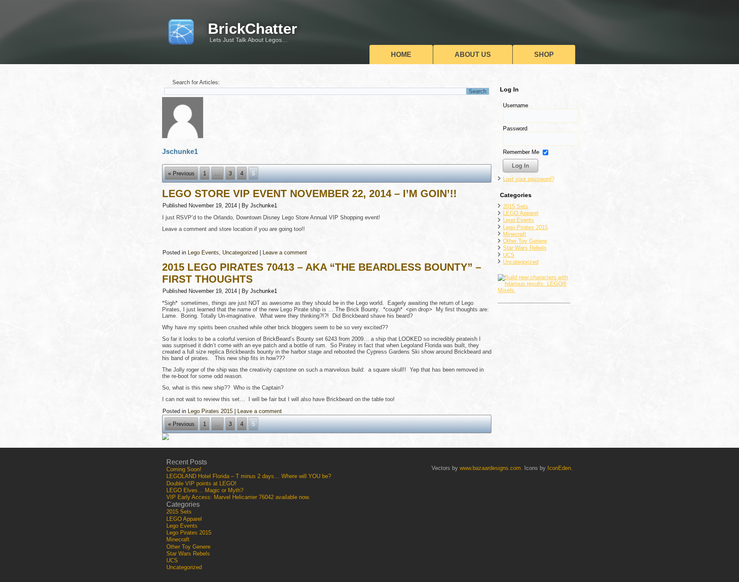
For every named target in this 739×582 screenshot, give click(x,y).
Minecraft (514, 234)
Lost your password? (528, 179)
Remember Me (521, 151)
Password (515, 128)
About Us (473, 54)
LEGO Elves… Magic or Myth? (204, 490)
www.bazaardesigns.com (490, 468)
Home (401, 54)
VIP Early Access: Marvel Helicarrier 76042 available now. (238, 497)
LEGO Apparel (520, 213)
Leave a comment (285, 252)
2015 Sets (515, 206)
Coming (183, 469)
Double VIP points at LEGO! (201, 483)
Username (515, 105)
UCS (508, 255)
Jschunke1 (263, 205)
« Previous (181, 173)
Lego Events (203, 252)
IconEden (559, 468)
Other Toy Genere (525, 241)
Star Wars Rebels (525, 248)
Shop (544, 54)
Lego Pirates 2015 (210, 411)
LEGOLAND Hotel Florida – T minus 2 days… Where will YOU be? (248, 476)
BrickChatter (252, 28)
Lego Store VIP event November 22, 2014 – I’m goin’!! (309, 193)
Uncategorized (240, 252)
